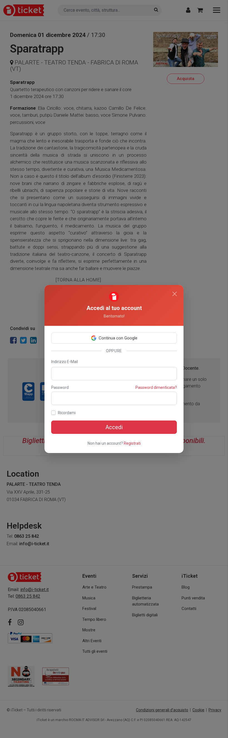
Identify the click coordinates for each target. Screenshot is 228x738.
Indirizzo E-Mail (64, 361)
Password (60, 387)
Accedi (114, 427)
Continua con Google (118, 338)
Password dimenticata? (156, 387)
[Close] (174, 293)
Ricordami (67, 413)
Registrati (132, 443)
